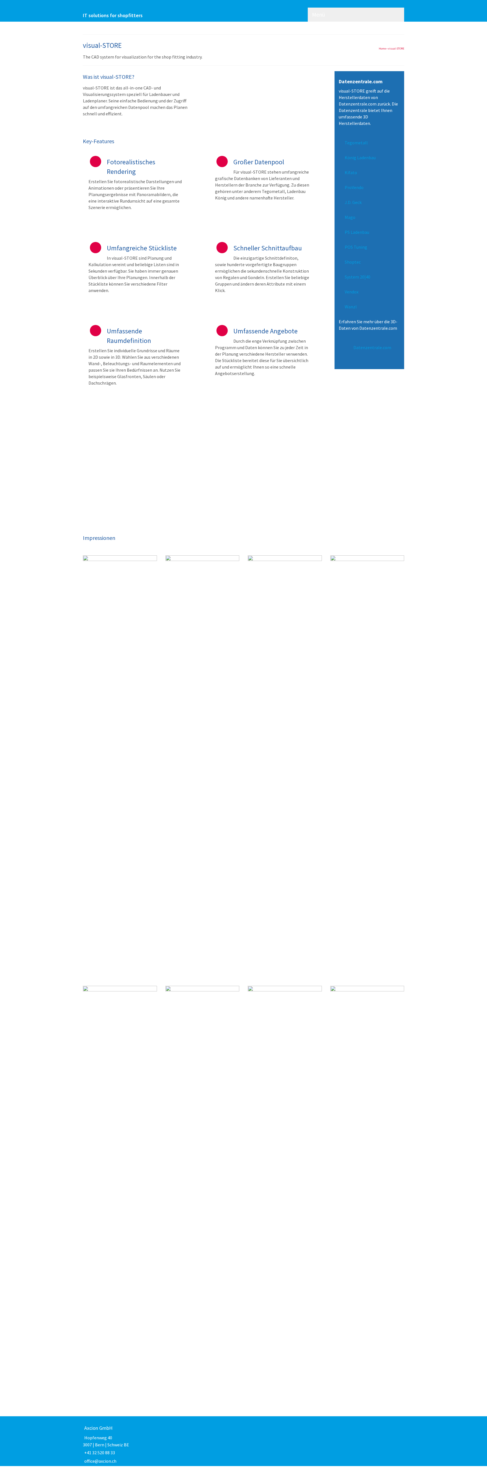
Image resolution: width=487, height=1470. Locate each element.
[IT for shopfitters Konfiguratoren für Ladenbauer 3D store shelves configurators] (133, 7)
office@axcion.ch (100, 1461)
